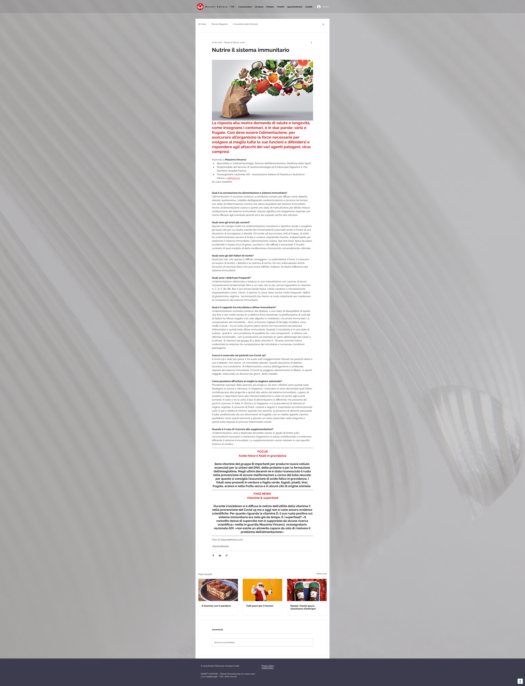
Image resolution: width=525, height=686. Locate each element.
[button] (270, 6)
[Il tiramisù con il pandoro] (218, 590)
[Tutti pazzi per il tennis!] (262, 590)
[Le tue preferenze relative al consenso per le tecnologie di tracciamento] (520, 681)
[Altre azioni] (311, 42)
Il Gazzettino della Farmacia (245, 24)
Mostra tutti (322, 574)
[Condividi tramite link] (226, 555)
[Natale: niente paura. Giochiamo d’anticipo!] (307, 590)
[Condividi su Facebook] (213, 555)
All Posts (202, 24)
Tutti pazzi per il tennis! (259, 605)
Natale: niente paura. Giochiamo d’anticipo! (303, 607)
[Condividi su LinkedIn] (220, 555)
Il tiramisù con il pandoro (216, 605)
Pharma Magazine (220, 24)
